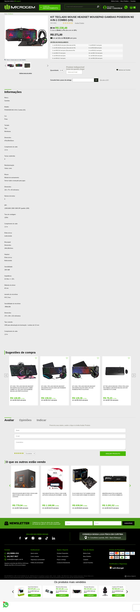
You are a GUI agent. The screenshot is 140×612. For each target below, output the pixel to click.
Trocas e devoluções (62, 556)
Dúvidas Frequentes (62, 553)
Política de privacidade (37, 562)
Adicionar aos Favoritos (124, 70)
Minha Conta (114, 1)
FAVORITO (36, 358)
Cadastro (85, 559)
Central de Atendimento (63, 562)
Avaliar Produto (79, 23)
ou (114, 8)
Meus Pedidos (124, 1)
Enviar (128, 523)
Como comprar (35, 556)
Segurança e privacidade (38, 559)
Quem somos (34, 553)
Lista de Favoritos (88, 562)
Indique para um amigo (25, 73)
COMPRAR (34, 595)
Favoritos (133, 1)
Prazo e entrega (61, 559)
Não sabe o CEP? (104, 80)
